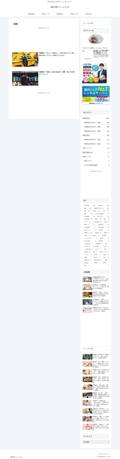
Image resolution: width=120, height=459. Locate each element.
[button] (108, 23)
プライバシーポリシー (104, 454)
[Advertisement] (43, 40)
